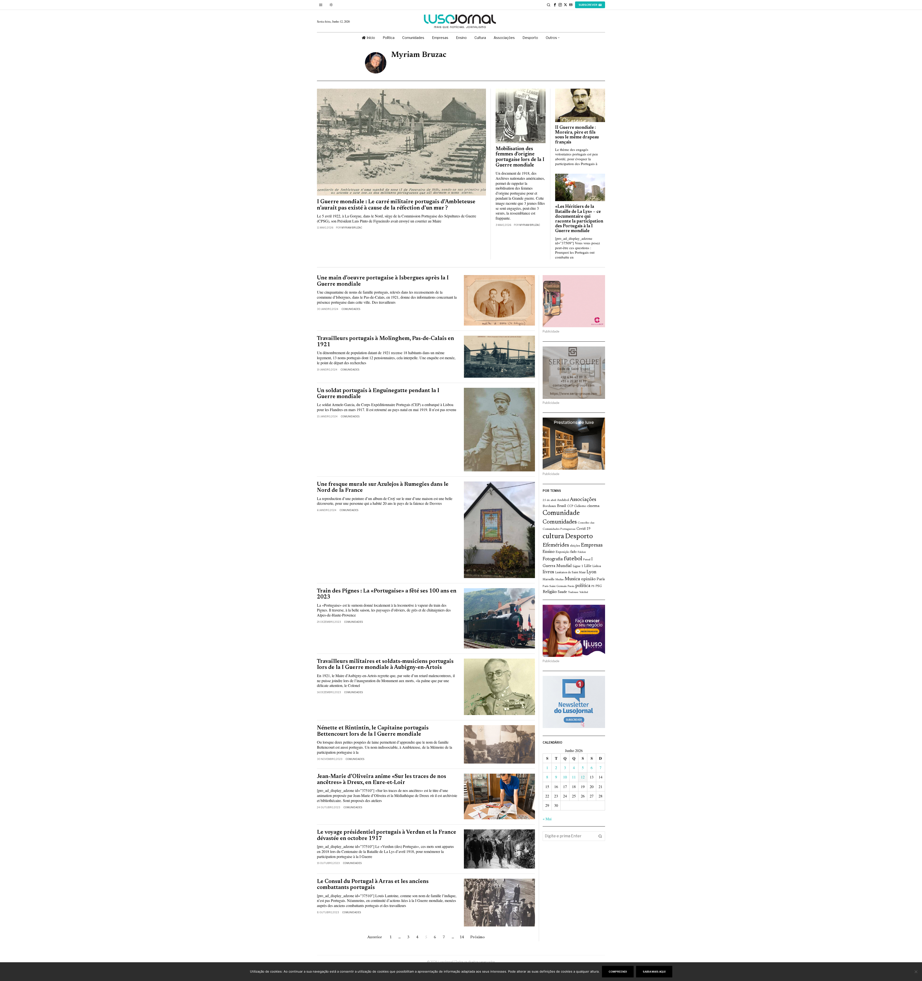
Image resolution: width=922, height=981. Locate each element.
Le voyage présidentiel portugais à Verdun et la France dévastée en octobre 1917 (386, 835)
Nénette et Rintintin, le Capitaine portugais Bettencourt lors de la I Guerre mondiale (373, 731)
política (582, 586)
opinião (588, 579)
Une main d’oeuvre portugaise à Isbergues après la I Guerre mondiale (383, 281)
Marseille (548, 579)
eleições (575, 545)
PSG (598, 586)
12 (583, 776)
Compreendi (618, 971)
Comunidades (350, 309)
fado (573, 552)
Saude (562, 592)
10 (565, 776)
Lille (587, 566)
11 (574, 776)
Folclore (582, 552)
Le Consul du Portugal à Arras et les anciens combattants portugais (373, 884)
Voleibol (583, 592)
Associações (583, 499)
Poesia (571, 586)
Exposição (562, 552)
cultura (553, 536)
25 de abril (549, 500)
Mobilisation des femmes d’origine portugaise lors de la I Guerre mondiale (520, 157)
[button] (600, 836)
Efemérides (556, 545)
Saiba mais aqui (654, 971)
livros (548, 572)
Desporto (579, 536)
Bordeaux (549, 506)
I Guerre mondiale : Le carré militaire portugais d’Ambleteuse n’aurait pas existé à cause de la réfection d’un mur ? (396, 205)
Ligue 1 (578, 566)
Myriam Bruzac (351, 227)
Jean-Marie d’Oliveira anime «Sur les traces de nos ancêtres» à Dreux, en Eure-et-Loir (381, 779)
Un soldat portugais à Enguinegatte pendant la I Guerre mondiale (378, 394)
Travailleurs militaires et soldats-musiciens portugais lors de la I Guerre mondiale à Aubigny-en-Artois (385, 664)
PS (592, 586)
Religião (550, 592)
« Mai (547, 818)
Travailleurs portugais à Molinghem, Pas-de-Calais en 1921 (385, 341)
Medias (559, 579)
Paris (601, 579)
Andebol (563, 500)
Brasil (561, 506)
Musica (572, 579)
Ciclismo (580, 506)
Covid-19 (583, 529)
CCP (570, 506)
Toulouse (573, 592)
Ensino (549, 552)
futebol (573, 559)
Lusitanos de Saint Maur (570, 572)
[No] (916, 971)
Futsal (586, 559)
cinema (593, 506)
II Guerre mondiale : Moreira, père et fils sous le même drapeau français (577, 135)
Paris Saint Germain (555, 586)
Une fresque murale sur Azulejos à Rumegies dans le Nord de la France (383, 487)
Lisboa (596, 566)
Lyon (591, 572)
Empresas (592, 545)
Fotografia (553, 559)
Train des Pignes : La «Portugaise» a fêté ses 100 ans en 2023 (386, 594)
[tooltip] (554, 4)
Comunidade (561, 513)
